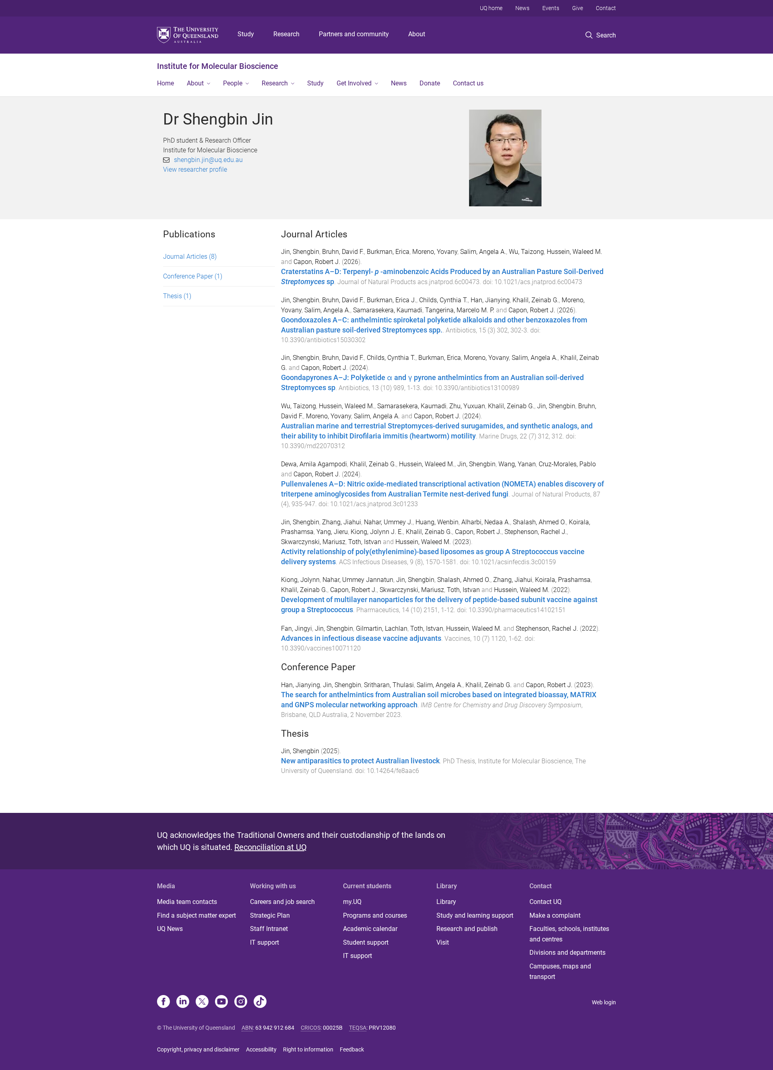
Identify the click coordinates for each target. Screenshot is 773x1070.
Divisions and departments (567, 952)
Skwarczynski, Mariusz (313, 542)
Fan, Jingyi (296, 628)
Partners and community (354, 34)
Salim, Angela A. (483, 252)
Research (286, 34)
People (232, 83)
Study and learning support (474, 915)
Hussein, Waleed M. (574, 252)
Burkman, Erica (388, 252)
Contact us (468, 83)
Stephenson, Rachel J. (535, 532)
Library (446, 902)
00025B (333, 1027)
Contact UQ (545, 902)
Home (165, 83)
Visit (442, 942)
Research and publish (467, 929)
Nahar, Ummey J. (388, 522)
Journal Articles (190, 256)
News (522, 8)
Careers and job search (282, 902)
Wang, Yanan (517, 464)
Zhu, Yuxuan (467, 406)
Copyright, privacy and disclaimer (198, 1049)
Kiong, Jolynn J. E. (377, 532)
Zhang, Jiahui (341, 522)
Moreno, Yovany (434, 252)
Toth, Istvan (364, 542)
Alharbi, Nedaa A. (485, 522)
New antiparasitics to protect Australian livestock (360, 761)
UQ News (170, 929)
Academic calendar (370, 929)
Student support (366, 942)
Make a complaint (555, 915)
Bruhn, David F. (343, 252)
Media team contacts (187, 902)
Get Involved (354, 83)
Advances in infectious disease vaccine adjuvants (361, 638)
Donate (430, 83)
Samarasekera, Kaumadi (387, 310)
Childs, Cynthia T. (443, 300)
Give (577, 8)
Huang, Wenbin (437, 522)
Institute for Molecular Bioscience (217, 66)
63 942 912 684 (274, 1027)
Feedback (352, 1049)
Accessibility (261, 1049)
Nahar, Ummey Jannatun (357, 580)
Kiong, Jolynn (300, 580)
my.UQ (352, 902)
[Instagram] (240, 1002)
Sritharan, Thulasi (389, 685)
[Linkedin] (182, 1002)
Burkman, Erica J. (391, 300)
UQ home (491, 8)
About (416, 34)
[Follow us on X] (202, 1002)
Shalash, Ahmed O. (539, 522)
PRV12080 (382, 1027)
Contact (606, 8)
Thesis (177, 296)
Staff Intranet (269, 929)
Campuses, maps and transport (560, 971)
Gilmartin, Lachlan (381, 628)
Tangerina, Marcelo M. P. (459, 310)
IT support (264, 942)
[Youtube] (221, 1002)
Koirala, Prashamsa (563, 580)
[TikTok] (260, 1002)
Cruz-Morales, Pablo (567, 464)
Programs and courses (375, 915)
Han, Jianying (490, 300)
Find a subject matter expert (196, 915)
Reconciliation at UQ (270, 847)
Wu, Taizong (526, 252)
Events (550, 8)
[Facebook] (163, 1002)
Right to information (308, 1049)
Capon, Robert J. (316, 262)
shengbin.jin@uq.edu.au (208, 160)
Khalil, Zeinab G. (536, 300)
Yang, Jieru (332, 532)
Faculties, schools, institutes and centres (569, 934)
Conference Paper (192, 276)
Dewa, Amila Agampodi (314, 464)
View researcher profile (195, 169)
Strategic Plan (270, 915)
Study (246, 34)
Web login (604, 1002)
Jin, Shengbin (300, 252)
